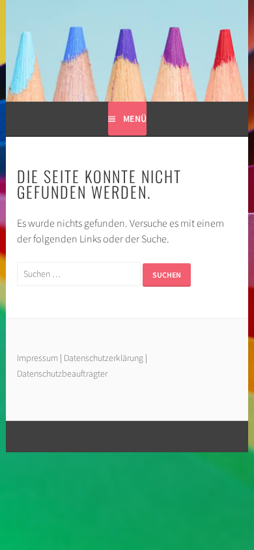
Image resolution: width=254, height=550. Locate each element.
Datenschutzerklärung (104, 358)
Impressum (37, 358)
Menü (135, 118)
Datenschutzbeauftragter (62, 373)
